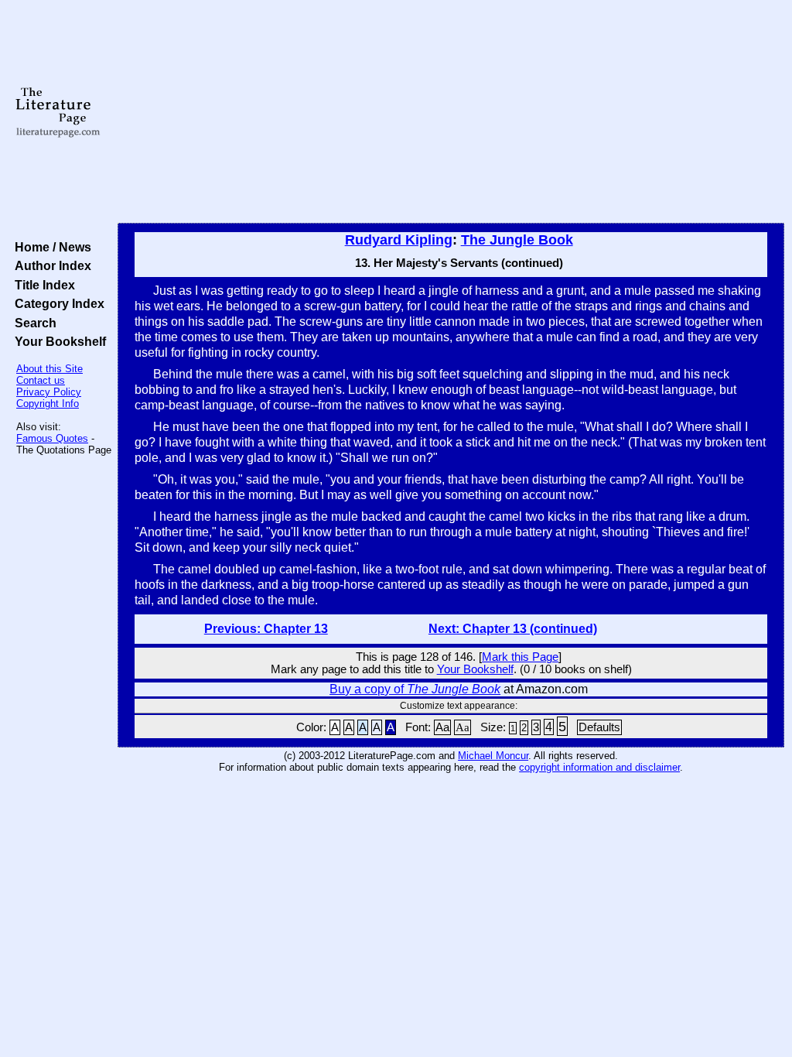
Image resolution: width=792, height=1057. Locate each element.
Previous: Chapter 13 (266, 628)
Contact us (40, 380)
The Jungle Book (517, 240)
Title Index (42, 285)
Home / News (50, 247)
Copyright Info (47, 403)
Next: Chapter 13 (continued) (512, 628)
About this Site (49, 369)
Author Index (50, 265)
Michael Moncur (493, 755)
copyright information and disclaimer (599, 767)
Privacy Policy (48, 392)
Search (32, 323)
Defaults (599, 727)
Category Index (56, 303)
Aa (442, 727)
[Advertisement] (451, 112)
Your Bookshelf (57, 341)
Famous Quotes (52, 438)
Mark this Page (520, 657)
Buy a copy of (414, 689)
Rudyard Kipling (398, 240)
